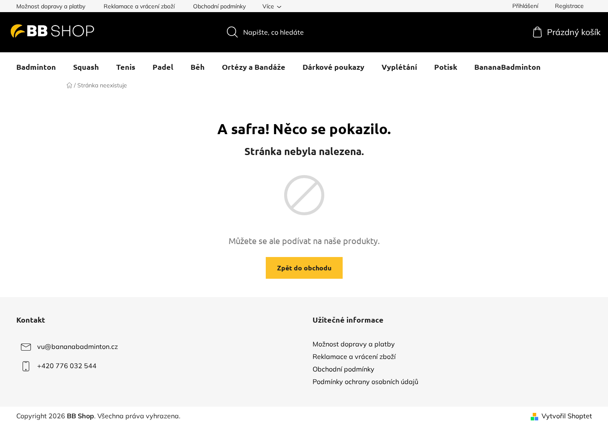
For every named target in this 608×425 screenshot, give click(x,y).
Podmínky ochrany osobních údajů (365, 381)
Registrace (569, 6)
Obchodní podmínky (219, 6)
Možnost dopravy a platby (50, 6)
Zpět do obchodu (304, 267)
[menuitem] (36, 67)
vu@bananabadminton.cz (77, 346)
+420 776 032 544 (67, 365)
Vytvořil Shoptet (567, 416)
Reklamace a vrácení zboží (139, 6)
